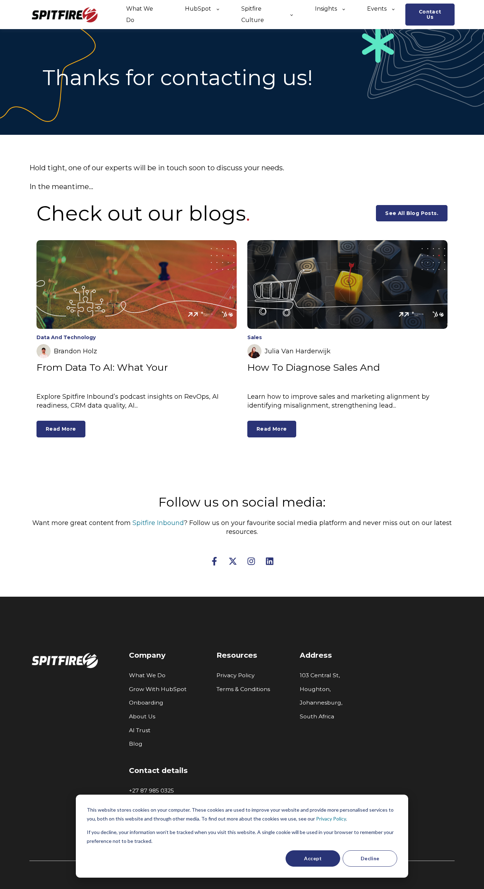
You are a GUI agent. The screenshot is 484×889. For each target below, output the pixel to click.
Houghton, (315, 689)
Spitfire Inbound (158, 523)
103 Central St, (320, 675)
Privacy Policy (331, 819)
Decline (370, 858)
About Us (142, 716)
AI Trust (140, 730)
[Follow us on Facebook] (214, 561)
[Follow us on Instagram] (251, 561)
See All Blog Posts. (411, 213)
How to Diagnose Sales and (313, 367)
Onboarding (146, 703)
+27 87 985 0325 (152, 791)
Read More (61, 429)
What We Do (147, 675)
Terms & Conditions (243, 689)
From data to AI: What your (102, 367)
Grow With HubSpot (158, 689)
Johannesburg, (321, 703)
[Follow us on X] (233, 561)
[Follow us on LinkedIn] (270, 561)
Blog (135, 744)
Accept (313, 858)
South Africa (317, 716)
